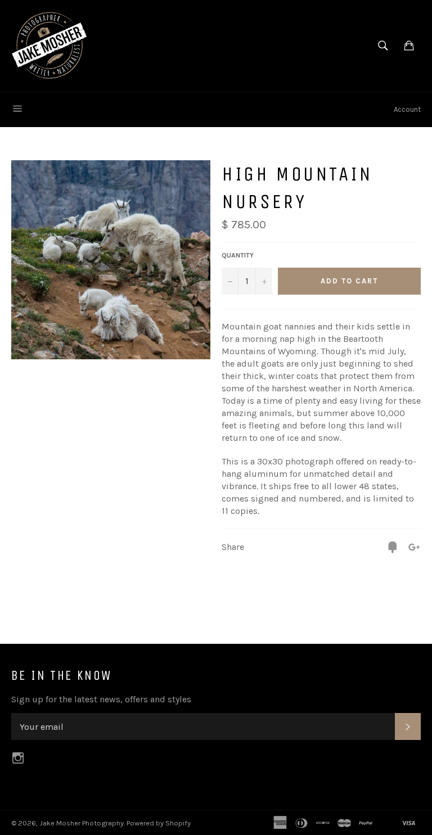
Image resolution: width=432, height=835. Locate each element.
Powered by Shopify (159, 823)
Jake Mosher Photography (81, 823)
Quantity (238, 255)
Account (407, 109)
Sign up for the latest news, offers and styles (101, 699)
